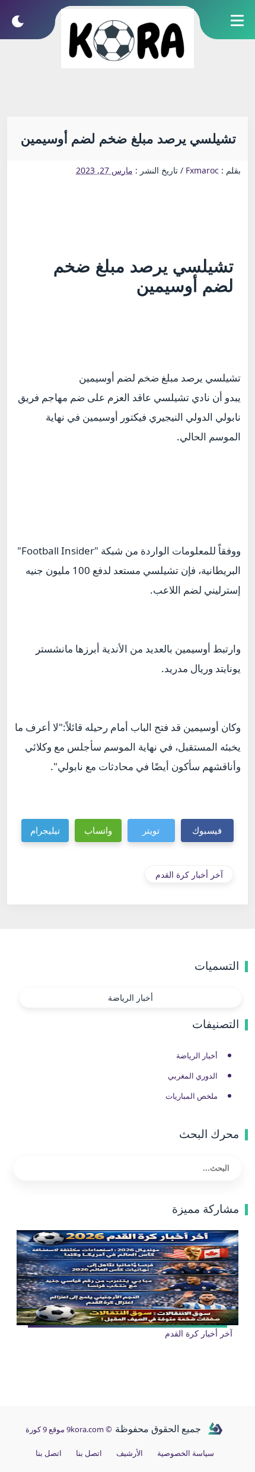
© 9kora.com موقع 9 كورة (69, 1429)
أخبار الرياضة (130, 997)
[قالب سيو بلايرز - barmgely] (215, 1429)
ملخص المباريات (191, 1095)
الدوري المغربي (193, 1075)
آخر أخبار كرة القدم (189, 874)
